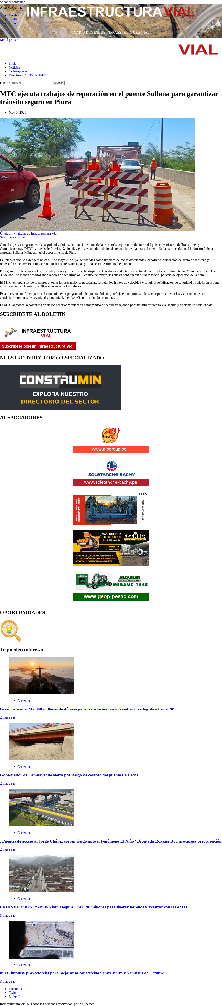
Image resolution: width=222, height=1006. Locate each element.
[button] (10, 40)
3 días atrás (7, 915)
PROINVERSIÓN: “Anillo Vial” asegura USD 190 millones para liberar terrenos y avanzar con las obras (93, 907)
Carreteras (24, 700)
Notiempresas (18, 71)
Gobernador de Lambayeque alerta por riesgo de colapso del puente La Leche (69, 775)
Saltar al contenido (12, 2)
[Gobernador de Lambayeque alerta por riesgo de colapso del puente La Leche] (41, 759)
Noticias (14, 67)
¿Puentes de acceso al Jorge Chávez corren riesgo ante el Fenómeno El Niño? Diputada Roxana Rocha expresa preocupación (111, 841)
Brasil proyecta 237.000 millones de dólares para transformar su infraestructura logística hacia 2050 (89, 709)
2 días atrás (7, 717)
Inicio (12, 63)
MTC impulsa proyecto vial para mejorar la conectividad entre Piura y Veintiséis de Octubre (82, 973)
